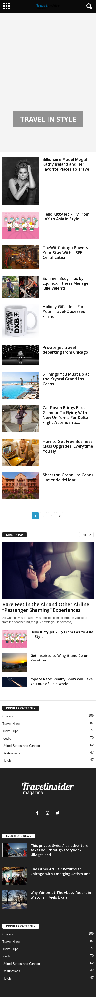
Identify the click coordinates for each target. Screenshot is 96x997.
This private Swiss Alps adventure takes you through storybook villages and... (59, 850)
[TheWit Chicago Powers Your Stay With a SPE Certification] (20, 257)
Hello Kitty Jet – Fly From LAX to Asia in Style (66, 216)
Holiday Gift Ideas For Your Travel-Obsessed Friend (64, 311)
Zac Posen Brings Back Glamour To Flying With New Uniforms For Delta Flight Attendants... (65, 415)
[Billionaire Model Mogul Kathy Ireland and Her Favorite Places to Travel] (20, 181)
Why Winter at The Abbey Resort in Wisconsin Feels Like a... (61, 895)
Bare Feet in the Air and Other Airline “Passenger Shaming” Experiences (45, 607)
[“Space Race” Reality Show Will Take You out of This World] (14, 682)
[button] (88, 6)
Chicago (8, 716)
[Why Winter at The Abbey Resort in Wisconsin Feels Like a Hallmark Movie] (14, 899)
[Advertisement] (48, 74)
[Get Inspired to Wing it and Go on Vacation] (14, 662)
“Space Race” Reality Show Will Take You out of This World (62, 681)
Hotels (7, 760)
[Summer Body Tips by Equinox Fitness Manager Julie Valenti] (20, 287)
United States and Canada (21, 746)
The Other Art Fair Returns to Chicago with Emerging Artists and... (62, 871)
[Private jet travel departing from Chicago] (20, 355)
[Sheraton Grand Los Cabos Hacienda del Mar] (20, 486)
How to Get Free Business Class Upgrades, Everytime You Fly (68, 446)
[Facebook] (38, 813)
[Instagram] (49, 813)
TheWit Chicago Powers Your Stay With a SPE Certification (65, 252)
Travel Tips (10, 731)
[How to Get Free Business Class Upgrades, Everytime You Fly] (20, 452)
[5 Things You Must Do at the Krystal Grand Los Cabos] (20, 385)
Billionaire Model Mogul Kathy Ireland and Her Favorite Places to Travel (66, 164)
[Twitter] (58, 813)
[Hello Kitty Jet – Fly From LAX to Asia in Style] (20, 225)
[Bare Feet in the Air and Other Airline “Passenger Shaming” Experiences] (48, 570)
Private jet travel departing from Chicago (65, 350)
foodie (6, 738)
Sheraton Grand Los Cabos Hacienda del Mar (68, 477)
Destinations (11, 753)
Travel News (11, 724)
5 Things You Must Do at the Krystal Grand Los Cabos (66, 379)
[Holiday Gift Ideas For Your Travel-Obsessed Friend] (20, 321)
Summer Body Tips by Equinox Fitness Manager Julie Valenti (66, 283)
